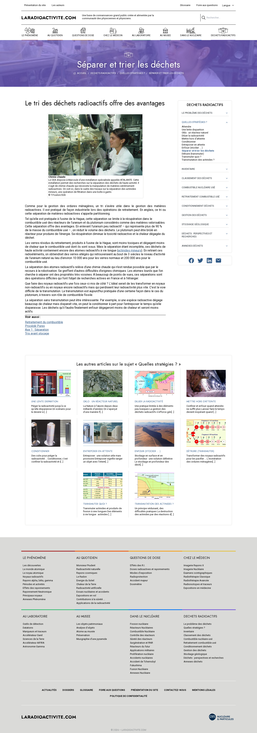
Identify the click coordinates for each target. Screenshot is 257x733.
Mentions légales (203, 690)
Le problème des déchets (197, 624)
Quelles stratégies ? (194, 627)
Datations (28, 627)
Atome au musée (85, 631)
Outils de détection (33, 624)
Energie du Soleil (85, 580)
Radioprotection (139, 576)
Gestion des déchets (195, 650)
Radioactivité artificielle (88, 588)
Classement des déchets (197, 635)
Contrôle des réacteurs (142, 635)
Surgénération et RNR (141, 642)
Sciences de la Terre (33, 639)
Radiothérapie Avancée (196, 580)
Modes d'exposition (141, 572)
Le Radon (81, 576)
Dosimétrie (136, 584)
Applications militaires (142, 650)
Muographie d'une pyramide (91, 639)
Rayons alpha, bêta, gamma (38, 580)
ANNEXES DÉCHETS (192, 245)
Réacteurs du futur (140, 646)
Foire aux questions (207, 5)
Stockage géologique (195, 654)
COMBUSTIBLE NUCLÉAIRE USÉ (198, 187)
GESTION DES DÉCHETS (194, 215)
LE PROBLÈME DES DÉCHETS (197, 112)
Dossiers (68, 690)
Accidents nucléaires (141, 657)
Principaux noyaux (32, 595)
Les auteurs (58, 5)
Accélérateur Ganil (33, 635)
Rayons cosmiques (86, 572)
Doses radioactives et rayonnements (150, 569)
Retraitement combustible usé (200, 642)
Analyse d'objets (85, 627)
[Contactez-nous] (218, 261)
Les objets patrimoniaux (89, 624)
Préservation (83, 635)
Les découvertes (32, 565)
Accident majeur (139, 580)
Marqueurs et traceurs (34, 631)
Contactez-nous (175, 690)
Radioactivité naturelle (88, 569)
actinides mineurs (129, 250)
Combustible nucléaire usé (198, 639)
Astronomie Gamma (34, 646)
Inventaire (189, 631)
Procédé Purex (35, 326)
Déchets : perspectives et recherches (204, 657)
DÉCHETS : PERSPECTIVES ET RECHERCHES (197, 235)
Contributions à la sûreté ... (90, 599)
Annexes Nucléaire (140, 672)
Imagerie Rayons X (194, 565)
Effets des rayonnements (36, 588)
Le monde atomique (34, 569)
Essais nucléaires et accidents (92, 591)
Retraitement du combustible (44, 322)
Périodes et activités (34, 584)
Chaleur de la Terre (86, 584)
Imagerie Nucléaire (194, 569)
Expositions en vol (86, 595)
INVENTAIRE (188, 169)
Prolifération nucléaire (142, 654)
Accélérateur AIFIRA (33, 642)
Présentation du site (35, 5)
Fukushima (136, 665)
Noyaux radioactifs (33, 576)
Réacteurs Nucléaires (141, 627)
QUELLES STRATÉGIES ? (194, 122)
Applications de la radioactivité (93, 603)
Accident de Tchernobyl (143, 661)
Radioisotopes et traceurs (198, 584)
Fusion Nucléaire (139, 669)
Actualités (49, 690)
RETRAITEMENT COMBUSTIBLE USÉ (201, 196)
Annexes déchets (193, 661)
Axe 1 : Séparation (37, 329)
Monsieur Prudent (85, 565)
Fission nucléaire (139, 624)
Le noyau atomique (33, 572)
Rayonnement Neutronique (37, 591)
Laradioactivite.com (134, 730)
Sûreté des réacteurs (141, 639)
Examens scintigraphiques (198, 572)
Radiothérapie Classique (197, 576)
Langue (226, 5)
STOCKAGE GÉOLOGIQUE (195, 224)
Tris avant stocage (37, 333)
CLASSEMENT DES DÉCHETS (197, 178)
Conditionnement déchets (198, 646)
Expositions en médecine (197, 588)
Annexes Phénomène (34, 599)
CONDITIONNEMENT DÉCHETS (198, 205)
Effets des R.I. (137, 565)
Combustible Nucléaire (142, 631)
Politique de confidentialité (128, 696)
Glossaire (185, 5)
